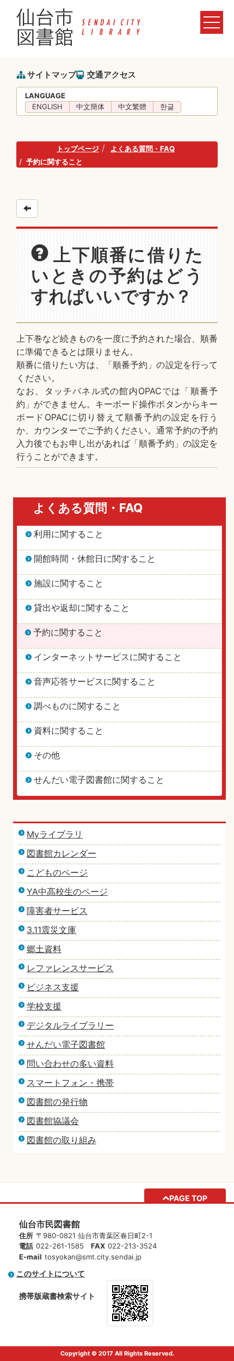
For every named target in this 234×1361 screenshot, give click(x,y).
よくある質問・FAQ (142, 148)
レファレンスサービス (70, 967)
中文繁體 (132, 106)
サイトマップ (51, 74)
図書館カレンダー (61, 853)
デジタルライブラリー (70, 1025)
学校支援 (44, 1006)
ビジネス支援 (53, 987)
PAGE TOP (188, 1198)
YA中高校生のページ (67, 891)
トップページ (78, 148)
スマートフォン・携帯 (70, 1082)
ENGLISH (47, 106)
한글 (167, 106)
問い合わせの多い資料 (70, 1063)
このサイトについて (50, 1273)
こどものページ (57, 872)
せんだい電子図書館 (66, 1044)
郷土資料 (44, 948)
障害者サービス (57, 910)
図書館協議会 (53, 1120)
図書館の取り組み (61, 1139)
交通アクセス (111, 74)
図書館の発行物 (57, 1101)
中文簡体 (90, 106)
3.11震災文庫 (51, 929)
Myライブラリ (55, 834)
